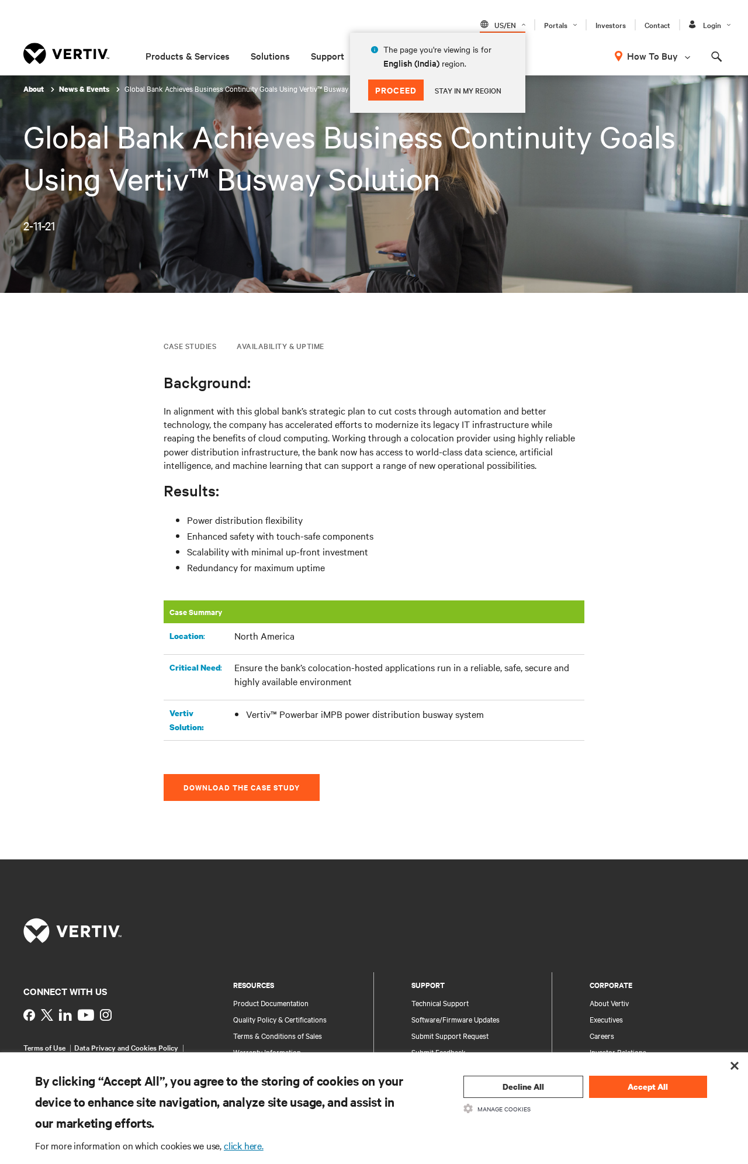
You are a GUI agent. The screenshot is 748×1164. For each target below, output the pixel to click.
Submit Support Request (450, 1035)
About (34, 89)
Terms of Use (44, 1047)
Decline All (523, 1086)
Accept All (648, 1086)
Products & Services (188, 55)
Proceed (396, 90)
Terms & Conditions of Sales (277, 1035)
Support (327, 55)
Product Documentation (271, 1002)
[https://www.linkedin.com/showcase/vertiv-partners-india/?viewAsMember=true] (65, 1015)
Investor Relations (618, 1051)
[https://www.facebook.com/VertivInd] (29, 1015)
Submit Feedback (438, 1051)
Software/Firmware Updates (455, 1019)
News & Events (85, 89)
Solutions (270, 55)
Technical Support (440, 1002)
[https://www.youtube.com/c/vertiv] (86, 1015)
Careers (602, 1035)
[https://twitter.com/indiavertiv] (47, 1015)
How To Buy (652, 55)
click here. (244, 1145)
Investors (610, 24)
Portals (555, 24)
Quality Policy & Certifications (280, 1019)
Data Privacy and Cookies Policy (126, 1047)
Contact (657, 24)
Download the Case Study (241, 787)
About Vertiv (609, 1002)
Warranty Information (267, 1051)
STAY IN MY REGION (468, 90)
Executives (606, 1019)
